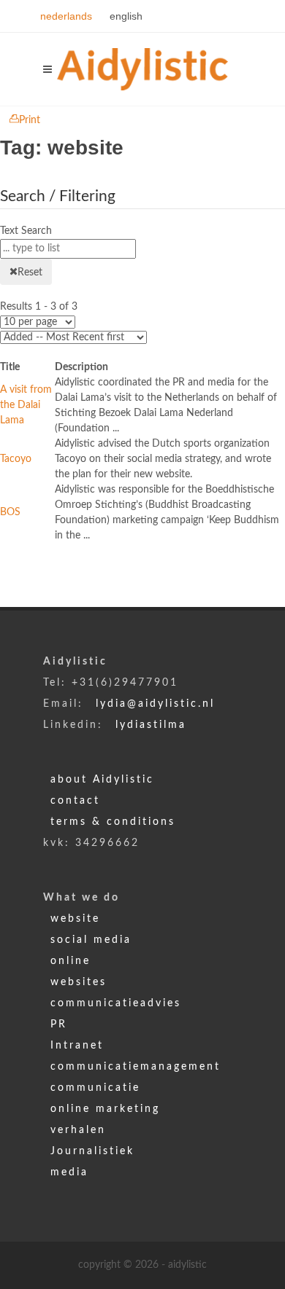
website (75, 919)
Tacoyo (15, 459)
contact (75, 801)
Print (29, 120)
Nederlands (67, 16)
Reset (30, 272)
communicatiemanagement (135, 1067)
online (70, 961)
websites (78, 982)
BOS (10, 512)
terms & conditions (112, 822)
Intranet (77, 1046)
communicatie (95, 1088)
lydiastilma (150, 725)
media (69, 1172)
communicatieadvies (115, 1003)
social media (91, 940)
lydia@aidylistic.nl (155, 704)
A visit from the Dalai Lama (26, 405)
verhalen (78, 1130)
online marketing (105, 1109)
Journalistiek (92, 1151)
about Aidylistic (102, 780)
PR (58, 1024)
